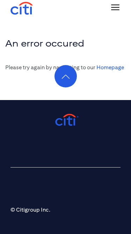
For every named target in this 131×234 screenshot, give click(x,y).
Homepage (110, 67)
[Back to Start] (21, 7)
